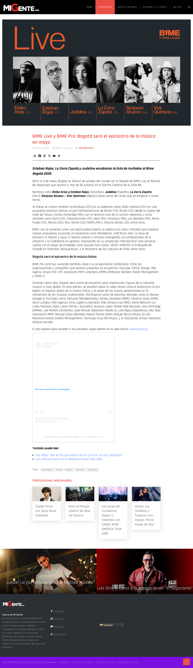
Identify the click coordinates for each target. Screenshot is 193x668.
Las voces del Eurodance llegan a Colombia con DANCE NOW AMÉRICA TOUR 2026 (112, 520)
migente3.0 (58, 611)
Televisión (80, 470)
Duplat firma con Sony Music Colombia (46, 511)
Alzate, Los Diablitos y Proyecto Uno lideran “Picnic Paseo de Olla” (145, 515)
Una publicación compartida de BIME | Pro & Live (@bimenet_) (73, 437)
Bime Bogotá (47, 470)
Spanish (108, 625)
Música (59, 470)
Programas (68, 148)
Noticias (69, 470)
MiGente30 (58, 626)
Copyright (64, 662)
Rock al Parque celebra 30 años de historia (79, 511)
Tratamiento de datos (105, 662)
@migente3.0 (59, 634)
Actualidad (56, 148)
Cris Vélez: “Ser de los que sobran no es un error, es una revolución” (79, 455)
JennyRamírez (86, 148)
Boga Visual (132, 662)
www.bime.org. (139, 329)
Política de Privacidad (82, 662)
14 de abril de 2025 (40, 148)
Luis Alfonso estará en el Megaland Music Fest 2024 (68, 459)
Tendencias (92, 470)
